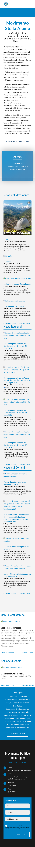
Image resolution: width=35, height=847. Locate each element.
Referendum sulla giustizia (14, 306)
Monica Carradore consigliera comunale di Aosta (15, 483)
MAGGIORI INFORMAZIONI (17, 141)
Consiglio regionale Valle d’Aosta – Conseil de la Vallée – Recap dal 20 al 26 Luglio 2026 (17, 380)
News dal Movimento (20, 241)
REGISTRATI (21, 835)
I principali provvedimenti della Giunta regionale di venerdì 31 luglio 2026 (16, 346)
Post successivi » (25, 323)
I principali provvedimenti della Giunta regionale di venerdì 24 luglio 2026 (16, 412)
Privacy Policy (12, 762)
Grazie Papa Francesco (11, 628)
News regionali (18, 350)
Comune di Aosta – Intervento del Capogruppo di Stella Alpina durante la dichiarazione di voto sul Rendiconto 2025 (17, 518)
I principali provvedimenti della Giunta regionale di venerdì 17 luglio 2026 (16, 445)
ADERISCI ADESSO (17, 734)
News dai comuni (19, 486)
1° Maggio (7, 239)
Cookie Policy (23, 762)
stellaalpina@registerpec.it (16, 779)
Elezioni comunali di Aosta (12, 674)
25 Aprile (7, 262)
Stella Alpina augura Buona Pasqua (17, 284)
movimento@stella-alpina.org (17, 777)
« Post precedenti (10, 323)
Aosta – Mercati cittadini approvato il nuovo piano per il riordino (17, 575)
